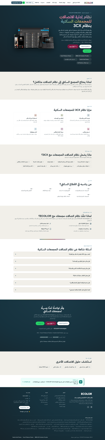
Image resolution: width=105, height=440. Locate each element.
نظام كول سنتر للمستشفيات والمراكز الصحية (84, 426)
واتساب (86, 51)
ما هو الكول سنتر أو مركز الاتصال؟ (86, 424)
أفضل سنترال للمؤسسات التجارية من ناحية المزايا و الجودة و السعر (66, 424)
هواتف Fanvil (62, 2)
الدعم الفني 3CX (44, 395)
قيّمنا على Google (24, 411)
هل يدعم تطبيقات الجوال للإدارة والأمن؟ (80, 282)
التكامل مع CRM (61, 400)
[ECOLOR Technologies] (89, 2)
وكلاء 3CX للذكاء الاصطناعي (59, 395)
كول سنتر (48, 426)
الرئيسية (46, 404)
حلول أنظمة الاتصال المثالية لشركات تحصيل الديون (61, 428)
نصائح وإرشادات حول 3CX (59, 430)
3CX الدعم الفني (76, 2)
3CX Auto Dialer (89, 420)
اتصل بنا (46, 397)
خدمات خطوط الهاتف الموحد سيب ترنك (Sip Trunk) (82, 428)
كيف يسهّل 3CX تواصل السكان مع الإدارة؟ (79, 254)
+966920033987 (44, 337)
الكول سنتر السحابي (84, 367)
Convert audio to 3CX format (44, 428)
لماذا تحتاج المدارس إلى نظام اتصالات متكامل (44, 424)
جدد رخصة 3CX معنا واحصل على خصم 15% (28, 428)
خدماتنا (68, 2)
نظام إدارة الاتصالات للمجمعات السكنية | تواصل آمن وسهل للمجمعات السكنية (61, 422)
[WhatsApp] (23, 2)
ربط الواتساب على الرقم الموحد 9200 (67, 426)
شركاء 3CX (54, 2)
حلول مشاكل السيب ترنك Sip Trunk (38, 426)
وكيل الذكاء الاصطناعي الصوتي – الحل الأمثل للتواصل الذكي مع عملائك (49, 420)
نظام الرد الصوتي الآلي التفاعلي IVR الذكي (84, 422)
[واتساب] (88, 407)
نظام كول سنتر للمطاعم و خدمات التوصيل (26, 424)
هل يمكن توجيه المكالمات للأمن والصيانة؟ (79, 268)
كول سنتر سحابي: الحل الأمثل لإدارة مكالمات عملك (26, 420)
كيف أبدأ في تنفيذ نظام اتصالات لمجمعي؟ (80, 290)
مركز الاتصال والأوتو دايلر (60, 397)
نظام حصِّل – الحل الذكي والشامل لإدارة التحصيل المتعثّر (74, 420)
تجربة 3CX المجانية (43, 367)
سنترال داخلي (56, 367)
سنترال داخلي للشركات (88, 430)
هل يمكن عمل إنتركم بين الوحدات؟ (81, 261)
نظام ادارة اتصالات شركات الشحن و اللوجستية (74, 430)
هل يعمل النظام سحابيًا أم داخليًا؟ (81, 275)
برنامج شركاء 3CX (44, 402)
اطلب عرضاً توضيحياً (16, 2)
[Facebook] (91, 407)
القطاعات (48, 2)
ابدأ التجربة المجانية (85, 46)
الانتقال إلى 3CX (62, 404)
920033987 (56, 337)
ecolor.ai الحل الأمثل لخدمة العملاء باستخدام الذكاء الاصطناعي (34, 422)
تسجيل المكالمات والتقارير (60, 402)
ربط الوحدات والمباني (69, 367)
